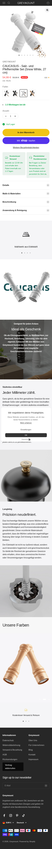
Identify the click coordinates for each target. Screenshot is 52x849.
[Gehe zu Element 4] (27, 55)
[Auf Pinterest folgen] (17, 815)
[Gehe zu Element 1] (23, 721)
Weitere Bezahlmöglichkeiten (26, 148)
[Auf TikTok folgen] (23, 815)
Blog (31, 750)
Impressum (33, 759)
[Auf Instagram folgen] (10, 815)
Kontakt (32, 755)
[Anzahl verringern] (6, 116)
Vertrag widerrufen (10, 766)
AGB (5, 755)
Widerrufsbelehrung (11, 745)
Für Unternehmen (36, 745)
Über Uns (33, 740)
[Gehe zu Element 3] (24, 55)
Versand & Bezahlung (12, 750)
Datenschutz (8, 740)
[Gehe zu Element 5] (30, 55)
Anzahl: (6, 111)
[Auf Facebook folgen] (4, 815)
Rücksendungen (10, 759)
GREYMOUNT (9, 62)
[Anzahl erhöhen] (15, 116)
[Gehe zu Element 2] (21, 55)
